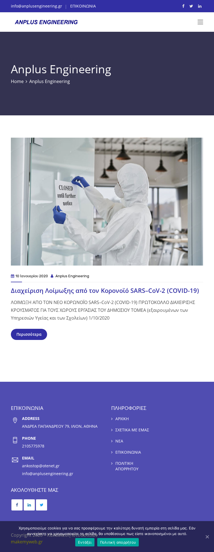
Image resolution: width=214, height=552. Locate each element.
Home (17, 81)
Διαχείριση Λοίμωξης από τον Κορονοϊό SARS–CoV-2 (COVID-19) (105, 290)
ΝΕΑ (119, 441)
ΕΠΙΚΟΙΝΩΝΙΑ (83, 6)
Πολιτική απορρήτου (118, 542)
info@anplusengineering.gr (36, 6)
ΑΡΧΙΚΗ (122, 418)
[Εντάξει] (207, 536)
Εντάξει (85, 542)
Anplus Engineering (72, 276)
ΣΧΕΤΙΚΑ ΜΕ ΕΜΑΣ (132, 429)
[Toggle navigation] (200, 22)
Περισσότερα (29, 334)
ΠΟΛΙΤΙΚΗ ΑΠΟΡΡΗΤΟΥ (126, 466)
